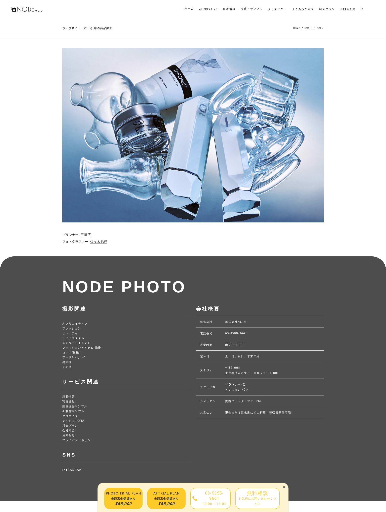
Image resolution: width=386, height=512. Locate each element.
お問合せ (68, 435)
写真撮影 (68, 401)
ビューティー (71, 333)
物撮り (308, 28)
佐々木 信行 (98, 242)
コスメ (320, 28)
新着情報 (68, 396)
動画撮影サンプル (74, 406)
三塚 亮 (86, 235)
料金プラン (70, 425)
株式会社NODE (236, 322)
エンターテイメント (76, 342)
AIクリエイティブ (74, 323)
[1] (193, 135)
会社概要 (68, 430)
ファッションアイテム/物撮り (83, 347)
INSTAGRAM (72, 469)
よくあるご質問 (73, 420)
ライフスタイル (73, 338)
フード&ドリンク (74, 357)
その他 (67, 367)
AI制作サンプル (73, 411)
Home (296, 28)
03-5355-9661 (236, 333)
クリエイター (71, 416)
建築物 (67, 362)
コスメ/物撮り (72, 352)
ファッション (71, 328)
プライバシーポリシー (78, 440)
